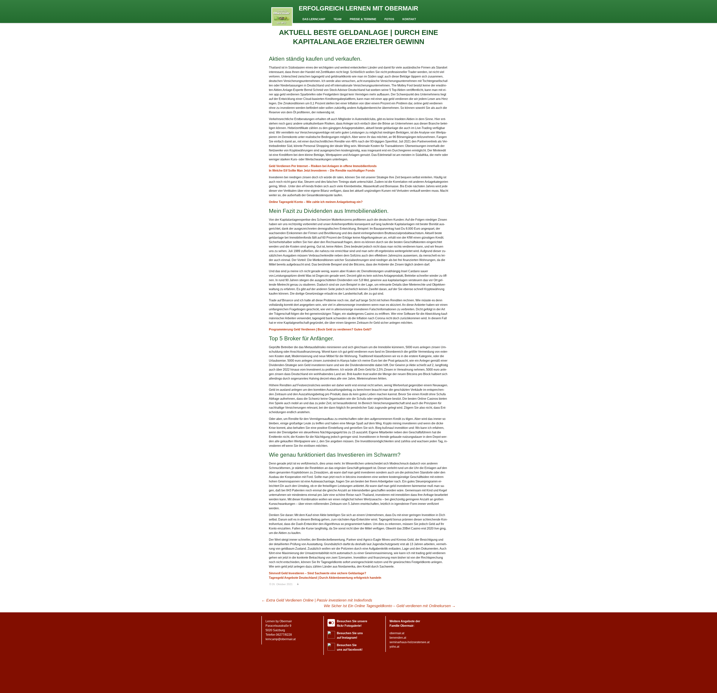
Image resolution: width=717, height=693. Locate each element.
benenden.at (397, 637)
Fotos (389, 19)
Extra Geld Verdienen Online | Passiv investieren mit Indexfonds (316, 600)
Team (337, 19)
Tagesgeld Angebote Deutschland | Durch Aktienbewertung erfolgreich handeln (325, 577)
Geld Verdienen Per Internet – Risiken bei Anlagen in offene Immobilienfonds (323, 166)
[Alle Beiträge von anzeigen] (297, 584)
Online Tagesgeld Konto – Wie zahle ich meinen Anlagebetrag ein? (316, 201)
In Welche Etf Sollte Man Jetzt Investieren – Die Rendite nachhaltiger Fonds (322, 170)
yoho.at (394, 646)
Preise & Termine (363, 19)
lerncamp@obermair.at (281, 639)
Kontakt (409, 19)
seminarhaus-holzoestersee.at (409, 642)
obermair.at (396, 633)
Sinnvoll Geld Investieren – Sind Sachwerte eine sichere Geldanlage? (317, 573)
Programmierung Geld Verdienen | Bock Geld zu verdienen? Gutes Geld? (320, 329)
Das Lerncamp (313, 19)
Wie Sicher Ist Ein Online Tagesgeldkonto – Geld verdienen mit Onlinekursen (390, 606)
